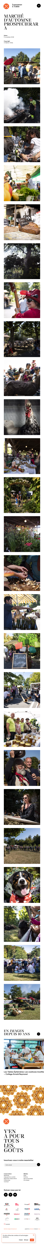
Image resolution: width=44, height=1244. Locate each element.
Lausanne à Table (17, 6)
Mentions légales (7, 1228)
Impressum (14, 1228)
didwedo (32, 1228)
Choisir (21, 1240)
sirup (39, 1228)
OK (32, 1240)
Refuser (26, 1240)
